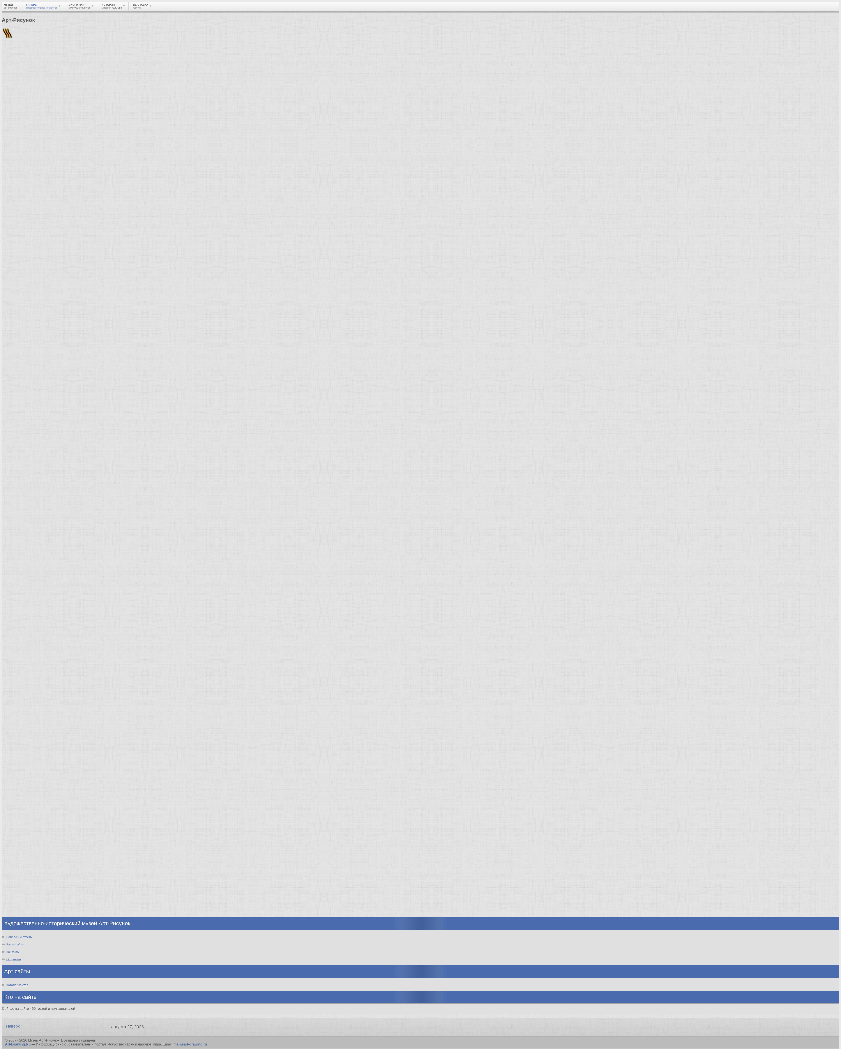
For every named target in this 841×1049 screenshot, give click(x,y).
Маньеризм (21, 754)
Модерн (17, 731)
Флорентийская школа (30, 626)
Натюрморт (21, 816)
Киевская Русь (23, 862)
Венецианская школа (29, 665)
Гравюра (18, 804)
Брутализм (20, 758)
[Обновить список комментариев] (27, 381)
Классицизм (21, 711)
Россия (7, 306)
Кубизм (17, 746)
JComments (420, 603)
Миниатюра (21, 832)
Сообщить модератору (102, 591)
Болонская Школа (26, 673)
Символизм (21, 734)
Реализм (8, 302)
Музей (9, 75)
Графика (18, 784)
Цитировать (68, 591)
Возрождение (23, 707)
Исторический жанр (28, 828)
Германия (19, 897)
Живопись (20, 788)
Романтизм (20, 719)
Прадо (16, 669)
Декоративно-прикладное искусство (43, 800)
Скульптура (21, 796)
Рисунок (18, 780)
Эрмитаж (18, 649)
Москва (7, 309)
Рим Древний (22, 858)
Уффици (18, 661)
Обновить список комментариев (30, 595)
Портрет (18, 812)
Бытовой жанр (24, 820)
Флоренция (21, 893)
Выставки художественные (35, 808)
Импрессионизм (25, 727)
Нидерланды (22, 889)
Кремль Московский (28, 641)
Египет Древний (25, 869)
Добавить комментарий (22, 599)
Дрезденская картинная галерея (39, 653)
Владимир (20, 905)
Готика (16, 738)
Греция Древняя (25, 873)
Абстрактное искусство (31, 750)
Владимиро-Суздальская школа (39, 634)
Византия (19, 885)
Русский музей (24, 637)
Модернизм (21, 742)
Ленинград (20, 881)
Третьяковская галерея (54, 309)
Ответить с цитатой (38, 591)
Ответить (10, 591)
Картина (18, 835)
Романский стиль (26, 723)
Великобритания (25, 909)
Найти (59, 57)
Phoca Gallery (827, 607)
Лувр (15, 645)
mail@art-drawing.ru (190, 1044)
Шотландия (21, 913)
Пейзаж (17, 792)
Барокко (18, 715)
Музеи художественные (31, 824)
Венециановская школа (31, 677)
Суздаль (18, 901)
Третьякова (49, 290)
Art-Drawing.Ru (18, 1044)
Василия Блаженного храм (34, 681)
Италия (17, 877)
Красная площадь (26, 657)
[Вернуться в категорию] (7, 107)
